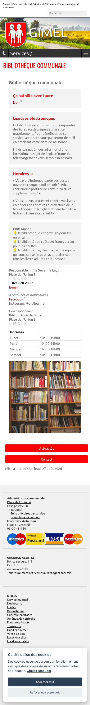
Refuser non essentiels (45, 692)
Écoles (11, 607)
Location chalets (18, 641)
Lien (16, 102)
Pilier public (50, 3)
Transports (14, 626)
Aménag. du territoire (21, 618)
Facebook (16, 299)
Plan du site (8, 7)
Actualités (37, 3)
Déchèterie (14, 603)
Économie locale (18, 622)
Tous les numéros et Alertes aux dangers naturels (39, 572)
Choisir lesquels (39, 670)
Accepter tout (45, 682)
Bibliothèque (15, 611)
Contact (6, 3)
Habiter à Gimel (17, 630)
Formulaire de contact (25, 517)
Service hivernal (17, 599)
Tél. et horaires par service (28, 513)
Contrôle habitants (19, 614)
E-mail (13, 287)
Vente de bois (16, 633)
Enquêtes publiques (68, 3)
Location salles (17, 637)
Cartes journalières (21, 3)
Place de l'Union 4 (19, 502)
